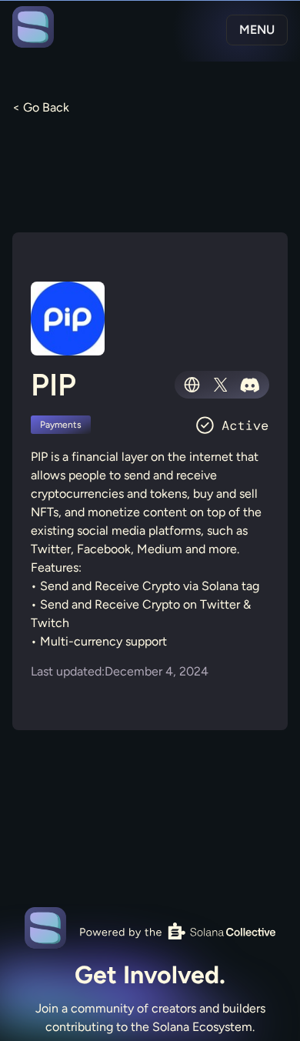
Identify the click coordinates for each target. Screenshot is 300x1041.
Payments (61, 424)
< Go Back (40, 107)
